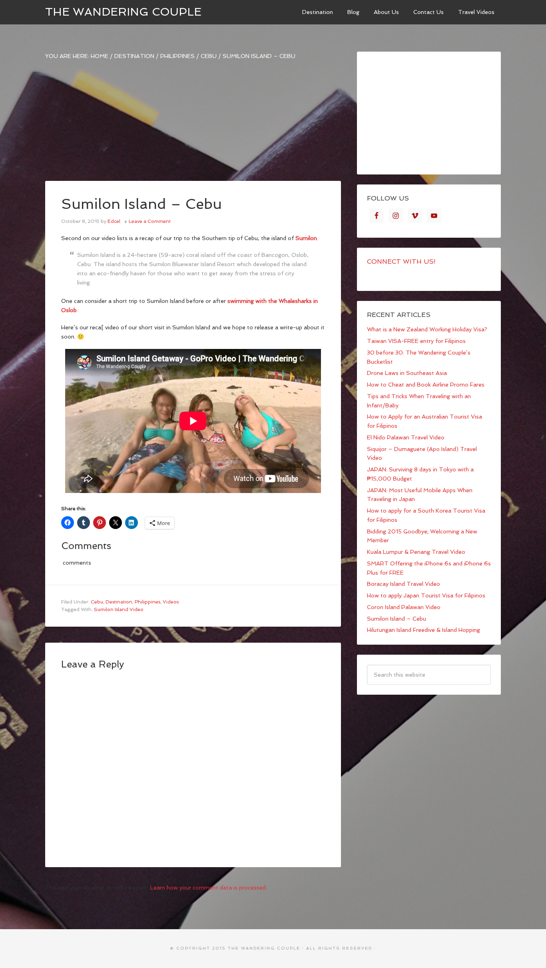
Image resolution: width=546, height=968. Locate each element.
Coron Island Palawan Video (403, 607)
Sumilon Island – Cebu (396, 618)
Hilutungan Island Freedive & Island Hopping (423, 630)
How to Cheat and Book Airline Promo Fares (425, 384)
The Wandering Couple (123, 11)
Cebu (97, 602)
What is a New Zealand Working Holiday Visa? (427, 329)
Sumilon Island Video (118, 609)
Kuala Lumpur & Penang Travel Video (416, 552)
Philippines (147, 602)
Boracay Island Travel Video (403, 584)
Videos (171, 602)
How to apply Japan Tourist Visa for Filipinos (426, 595)
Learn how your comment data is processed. (208, 887)
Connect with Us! (401, 261)
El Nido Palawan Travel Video (405, 437)
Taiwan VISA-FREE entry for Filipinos (416, 341)
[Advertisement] (193, 125)
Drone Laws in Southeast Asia (407, 373)
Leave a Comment (150, 221)
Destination (119, 602)
